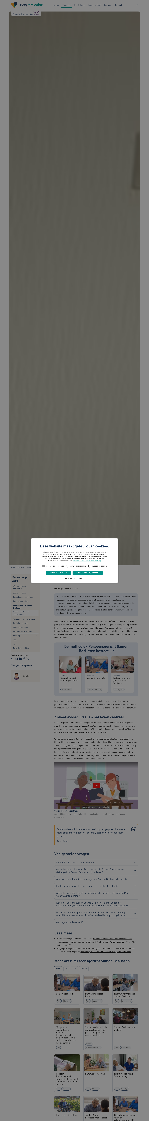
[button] (74, 578)
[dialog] (74, 560)
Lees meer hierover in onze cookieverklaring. (87, 561)
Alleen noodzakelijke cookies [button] (87, 573)
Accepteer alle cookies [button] (59, 573)
